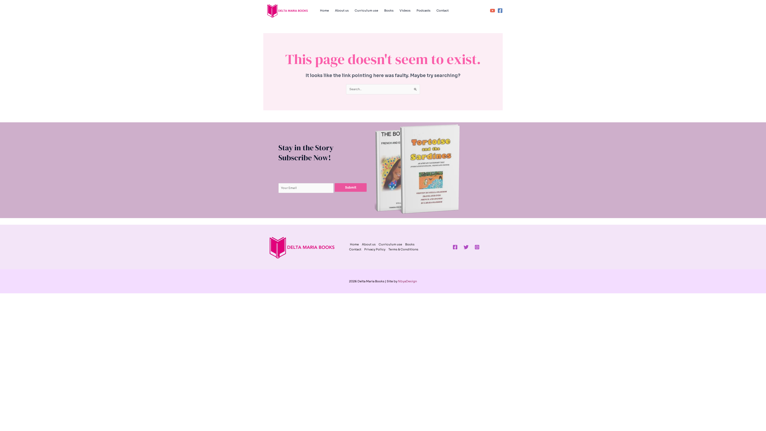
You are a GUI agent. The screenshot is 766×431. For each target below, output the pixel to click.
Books (389, 10)
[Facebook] (500, 10)
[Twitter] (466, 247)
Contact (442, 10)
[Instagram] (477, 247)
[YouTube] (492, 10)
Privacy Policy (374, 249)
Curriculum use (366, 10)
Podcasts (423, 10)
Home (324, 10)
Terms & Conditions (403, 249)
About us (342, 10)
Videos (405, 10)
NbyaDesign (407, 281)
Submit (350, 187)
